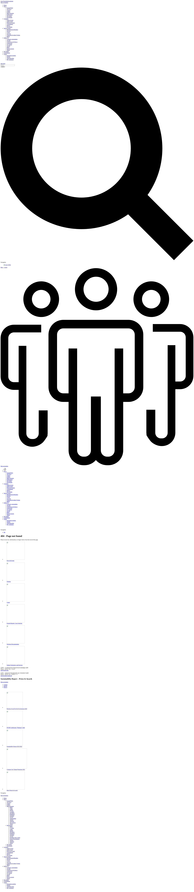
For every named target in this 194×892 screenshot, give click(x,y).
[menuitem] (5, 798)
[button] (97, 262)
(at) (3, 670)
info (2, 670)
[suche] (97, 259)
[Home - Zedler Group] (5, 470)
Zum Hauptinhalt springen (7, 1)
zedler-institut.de (8, 675)
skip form (3, 63)
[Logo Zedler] (97, 265)
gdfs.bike (6, 670)
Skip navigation (4, 2)
